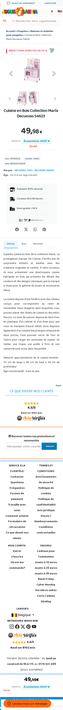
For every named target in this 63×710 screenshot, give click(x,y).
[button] (11, 73)
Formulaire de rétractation (17, 524)
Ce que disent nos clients (17, 535)
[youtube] (34, 627)
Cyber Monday (46, 585)
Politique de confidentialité (46, 502)
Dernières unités (46, 590)
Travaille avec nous (17, 507)
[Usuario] (52, 12)
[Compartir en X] (26, 229)
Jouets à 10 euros (46, 562)
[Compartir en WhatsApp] (35, 229)
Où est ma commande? (17, 565)
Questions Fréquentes (17, 485)
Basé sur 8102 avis (31, 410)
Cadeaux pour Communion (46, 554)
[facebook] (17, 627)
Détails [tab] (11, 244)
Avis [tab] (24, 244)
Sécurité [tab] (38, 244)
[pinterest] (28, 627)
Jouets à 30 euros (46, 574)
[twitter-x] (23, 627)
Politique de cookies (46, 491)
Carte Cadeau (46, 596)
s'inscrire (17, 557)
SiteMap (46, 602)
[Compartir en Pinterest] (44, 229)
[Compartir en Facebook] (17, 229)
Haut (58, 385)
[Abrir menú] (4, 21)
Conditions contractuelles (46, 530)
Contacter (17, 477)
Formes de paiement (17, 496)
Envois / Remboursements (46, 519)
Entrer (17, 551)
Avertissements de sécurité (46, 480)
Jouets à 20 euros (46, 568)
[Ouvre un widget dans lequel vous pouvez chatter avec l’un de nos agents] (27, 703)
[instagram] (12, 627)
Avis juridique (46, 510)
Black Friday (46, 579)
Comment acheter (17, 516)
